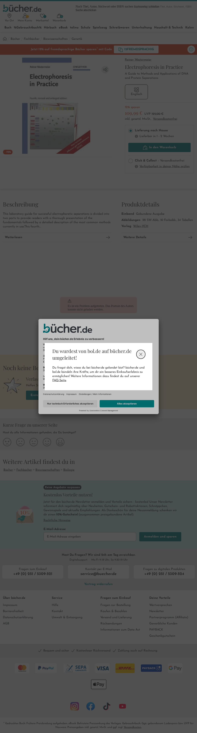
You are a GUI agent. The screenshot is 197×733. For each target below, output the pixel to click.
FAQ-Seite (59, 380)
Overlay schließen (141, 354)
